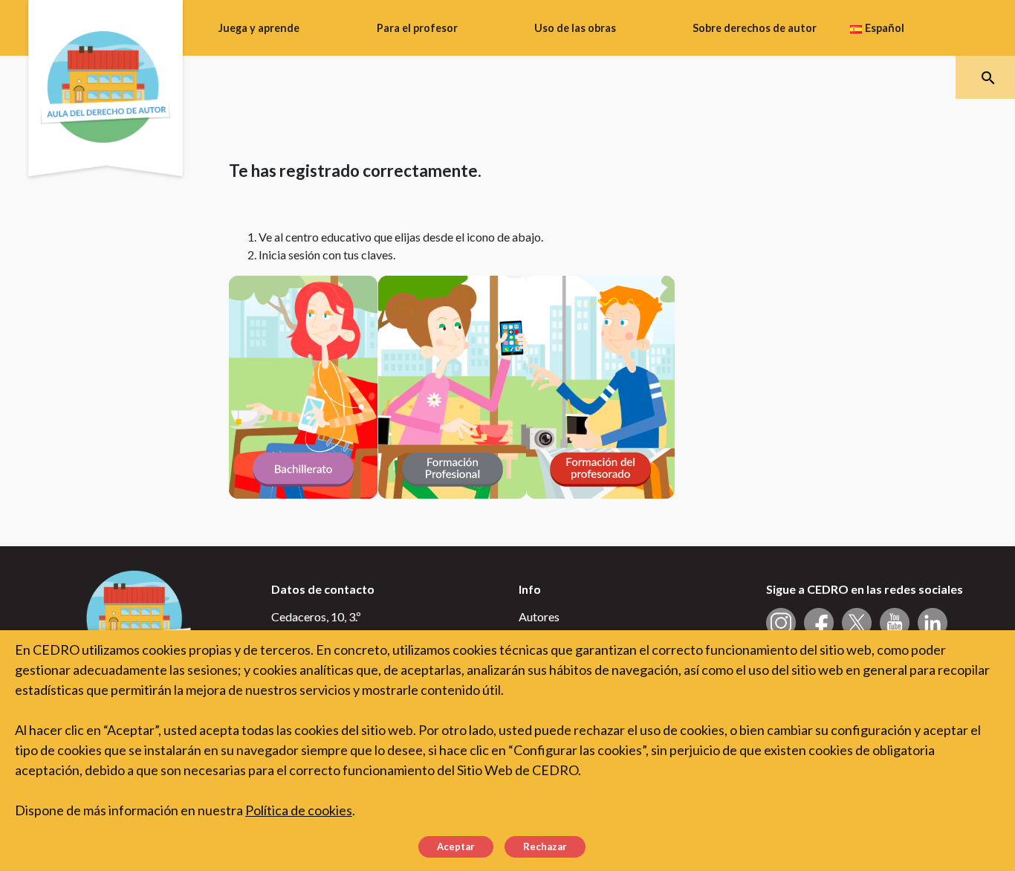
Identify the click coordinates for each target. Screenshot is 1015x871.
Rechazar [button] (545, 846)
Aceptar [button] (456, 846)
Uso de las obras (575, 28)
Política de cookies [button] (298, 810)
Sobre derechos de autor (755, 28)
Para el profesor (417, 28)
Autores (539, 616)
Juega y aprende (258, 28)
